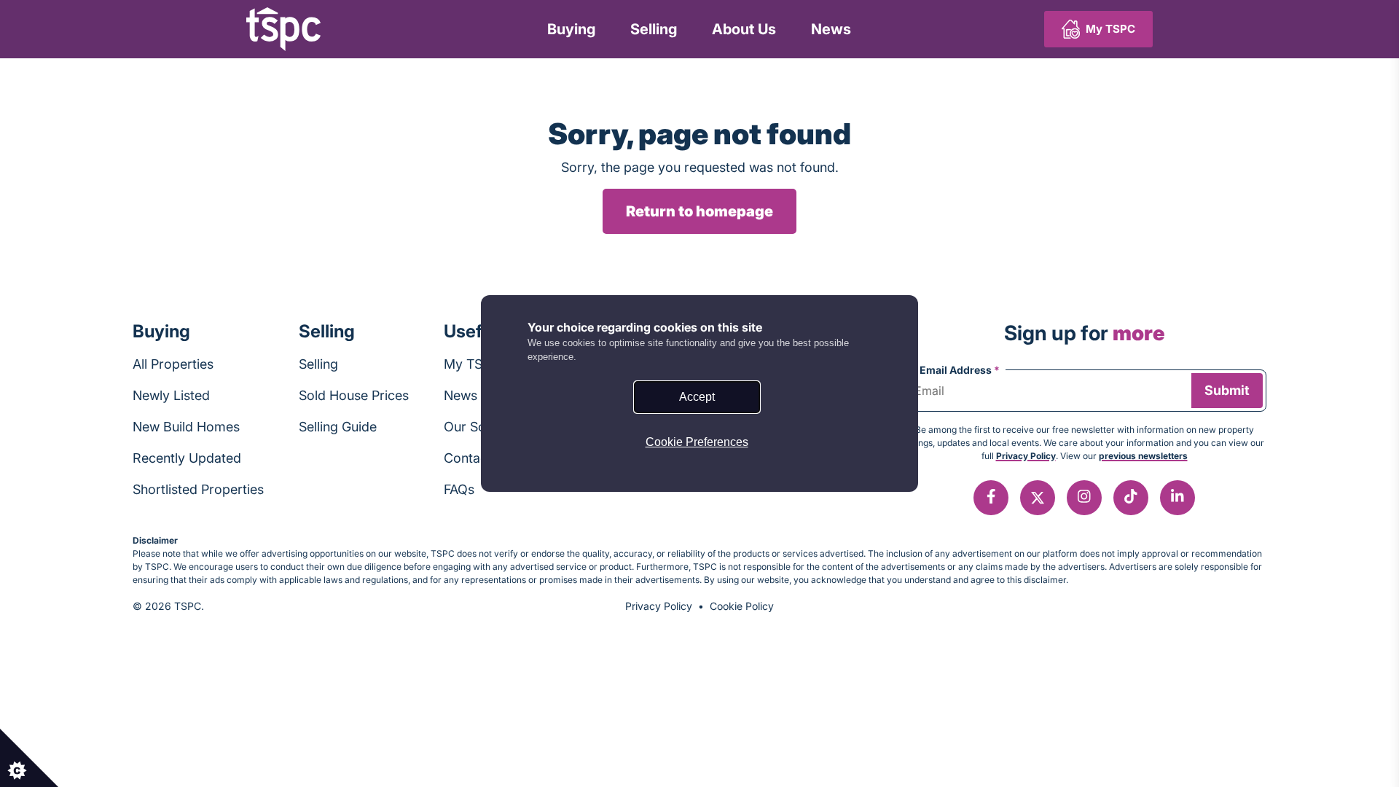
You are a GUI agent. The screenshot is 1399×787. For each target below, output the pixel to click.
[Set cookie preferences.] (29, 758)
